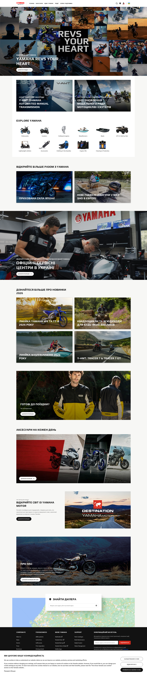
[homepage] (20, 3)
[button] (96, 606)
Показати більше (9, 671)
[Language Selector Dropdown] (129, 3)
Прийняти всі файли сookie (132, 670)
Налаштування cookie (131, 659)
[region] (73, 663)
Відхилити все (131, 664)
